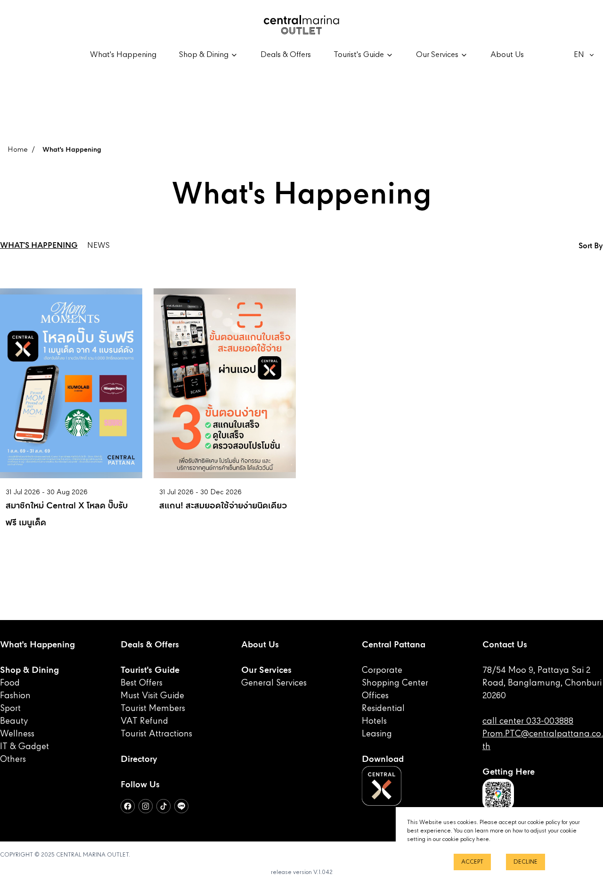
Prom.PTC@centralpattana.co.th (542, 740)
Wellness (17, 734)
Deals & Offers (286, 55)
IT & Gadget (24, 746)
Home (18, 150)
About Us (507, 55)
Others (13, 759)
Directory (139, 759)
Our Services (266, 670)
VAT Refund (144, 721)
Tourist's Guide (150, 670)
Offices (375, 695)
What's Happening (123, 55)
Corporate (382, 670)
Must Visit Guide (152, 695)
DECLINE (525, 862)
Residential (383, 708)
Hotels (374, 721)
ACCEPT (472, 862)
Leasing (377, 734)
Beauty (14, 721)
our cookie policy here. (461, 839)
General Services (274, 683)
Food (10, 683)
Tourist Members (153, 708)
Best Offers (142, 683)
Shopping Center (395, 683)
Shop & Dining (29, 670)
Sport (10, 708)
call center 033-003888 (527, 721)
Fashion (15, 695)
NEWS (98, 246)
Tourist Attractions (156, 734)
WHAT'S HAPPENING (39, 246)
